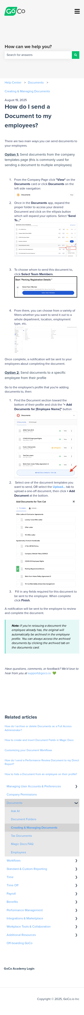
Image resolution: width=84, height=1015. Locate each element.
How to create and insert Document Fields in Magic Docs (39, 740)
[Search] (75, 55)
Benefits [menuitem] (12, 901)
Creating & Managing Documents (27, 91)
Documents (36, 82)
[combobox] (38, 55)
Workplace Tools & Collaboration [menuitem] (29, 926)
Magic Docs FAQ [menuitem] (22, 844)
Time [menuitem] (10, 877)
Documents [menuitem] (14, 802)
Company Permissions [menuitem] (22, 794)
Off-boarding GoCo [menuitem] (19, 943)
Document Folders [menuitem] (23, 819)
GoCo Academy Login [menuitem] (19, 968)
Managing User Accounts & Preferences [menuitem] (34, 786)
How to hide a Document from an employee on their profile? (41, 774)
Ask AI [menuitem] (15, 811)
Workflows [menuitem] (14, 860)
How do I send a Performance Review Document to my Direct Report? (42, 762)
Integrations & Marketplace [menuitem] (25, 918)
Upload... (59, 486)
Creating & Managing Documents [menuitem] (34, 827)
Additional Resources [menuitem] (21, 935)
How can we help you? (28, 46)
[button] (76, 787)
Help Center (13, 82)
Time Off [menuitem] (12, 885)
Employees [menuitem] (18, 852)
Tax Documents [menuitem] (21, 835)
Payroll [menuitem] (11, 893)
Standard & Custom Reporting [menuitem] (27, 869)
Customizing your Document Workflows (28, 750)
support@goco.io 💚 (42, 673)
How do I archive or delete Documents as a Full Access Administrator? (38, 728)
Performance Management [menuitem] (25, 910)
